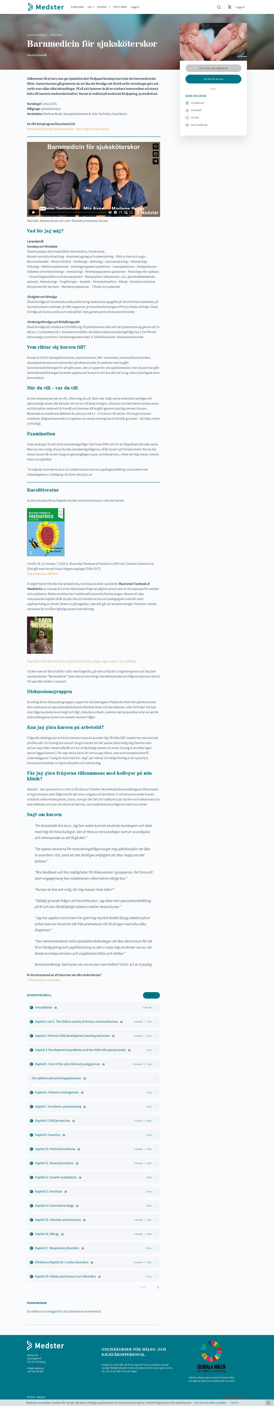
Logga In (240, 7)
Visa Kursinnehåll (37, 55)
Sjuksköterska (37, 35)
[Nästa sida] (158, 1287)
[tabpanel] (93, 529)
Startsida (56, 35)
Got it (234, 1403)
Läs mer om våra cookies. (210, 1403)
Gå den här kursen (213, 79)
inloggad (52, 1311)
